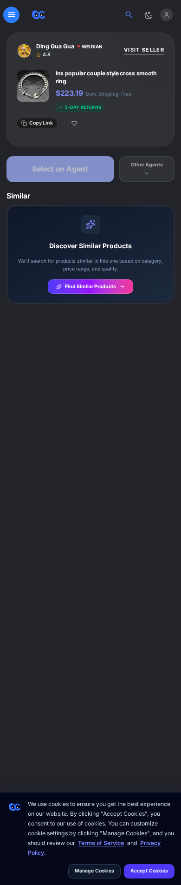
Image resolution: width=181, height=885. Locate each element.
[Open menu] (11, 15)
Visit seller (144, 49)
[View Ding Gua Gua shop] (68, 50)
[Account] (166, 15)
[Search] (129, 15)
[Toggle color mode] (148, 15)
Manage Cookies (94, 871)
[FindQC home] (38, 15)
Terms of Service (101, 842)
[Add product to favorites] (74, 123)
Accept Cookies (149, 871)
